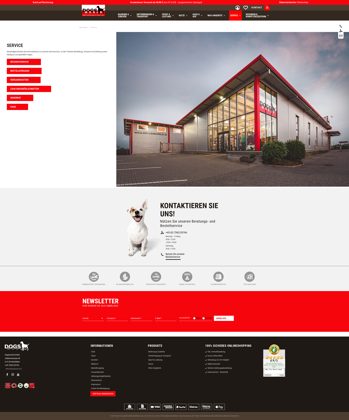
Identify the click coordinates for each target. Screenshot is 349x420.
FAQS (13, 107)
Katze (150, 364)
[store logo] (93, 10)
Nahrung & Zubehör (156, 352)
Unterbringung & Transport (159, 356)
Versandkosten (19, 80)
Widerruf (15, 98)
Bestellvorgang (19, 71)
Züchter (208, 318)
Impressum (96, 384)
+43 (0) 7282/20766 (176, 232)
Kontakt (256, 7)
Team (93, 356)
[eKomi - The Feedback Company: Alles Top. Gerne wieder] (274, 361)
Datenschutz (96, 380)
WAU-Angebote (154, 368)
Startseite (83, 27)
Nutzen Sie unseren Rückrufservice (175, 255)
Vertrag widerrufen (103, 394)
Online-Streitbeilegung (100, 388)
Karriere (94, 360)
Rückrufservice (19, 62)
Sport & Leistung (155, 360)
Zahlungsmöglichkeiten (24, 89)
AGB (93, 352)
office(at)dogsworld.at (13, 369)
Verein (198, 318)
